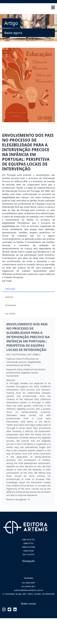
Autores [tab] (9, 297)
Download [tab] (10, 305)
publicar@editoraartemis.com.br (28, 590)
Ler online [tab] (10, 313)
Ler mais (7, 280)
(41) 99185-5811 (29, 586)
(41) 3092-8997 (28, 582)
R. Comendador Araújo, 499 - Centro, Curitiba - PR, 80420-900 (28, 594)
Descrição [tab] (10, 288)
